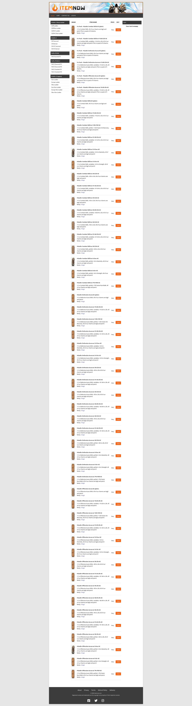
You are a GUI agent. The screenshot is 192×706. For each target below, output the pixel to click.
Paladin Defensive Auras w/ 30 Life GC (89, 367)
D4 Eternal (54, 44)
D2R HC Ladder (56, 31)
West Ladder (55, 85)
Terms (93, 690)
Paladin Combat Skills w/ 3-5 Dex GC (88, 149)
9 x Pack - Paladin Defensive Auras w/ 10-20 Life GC (93, 62)
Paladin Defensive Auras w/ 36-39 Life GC (90, 404)
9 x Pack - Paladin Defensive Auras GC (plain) (91, 51)
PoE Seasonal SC (56, 56)
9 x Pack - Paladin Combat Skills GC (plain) (90, 26)
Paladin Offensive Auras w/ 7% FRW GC (89, 670)
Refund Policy (102, 690)
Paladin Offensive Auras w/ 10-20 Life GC (89, 501)
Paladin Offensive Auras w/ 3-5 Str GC (89, 549)
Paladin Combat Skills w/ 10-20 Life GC (89, 113)
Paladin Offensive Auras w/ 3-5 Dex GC (89, 537)
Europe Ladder (56, 82)
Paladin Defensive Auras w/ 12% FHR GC (89, 319)
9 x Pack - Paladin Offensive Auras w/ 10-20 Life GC (93, 87)
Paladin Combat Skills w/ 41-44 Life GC (89, 234)
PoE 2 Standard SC (57, 69)
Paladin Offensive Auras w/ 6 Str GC (88, 658)
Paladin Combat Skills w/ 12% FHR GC (88, 125)
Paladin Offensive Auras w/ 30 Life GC (89, 561)
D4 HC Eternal (55, 49)
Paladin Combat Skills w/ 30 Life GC (88, 173)
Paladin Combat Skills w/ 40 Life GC (88, 222)
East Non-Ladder (56, 87)
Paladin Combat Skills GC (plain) (87, 101)
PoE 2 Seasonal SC (57, 64)
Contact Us (65, 15)
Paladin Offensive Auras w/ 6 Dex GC (88, 646)
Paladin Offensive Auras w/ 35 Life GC (89, 586)
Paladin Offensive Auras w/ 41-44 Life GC (89, 622)
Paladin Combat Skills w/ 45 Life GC (88, 246)
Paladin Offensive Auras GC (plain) (88, 489)
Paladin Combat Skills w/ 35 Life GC (88, 198)
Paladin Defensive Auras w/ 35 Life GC (89, 392)
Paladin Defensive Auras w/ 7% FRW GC (89, 477)
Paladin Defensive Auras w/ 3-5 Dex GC (89, 343)
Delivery (112, 690)
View (118, 30)
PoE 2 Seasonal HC (57, 67)
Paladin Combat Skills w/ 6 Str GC (87, 270)
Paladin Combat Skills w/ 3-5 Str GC (88, 161)
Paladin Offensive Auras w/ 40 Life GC (89, 610)
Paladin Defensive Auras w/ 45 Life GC (89, 440)
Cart (58, 15)
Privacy (86, 690)
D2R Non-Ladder (56, 28)
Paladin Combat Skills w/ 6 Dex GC (88, 258)
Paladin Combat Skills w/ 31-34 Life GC (89, 186)
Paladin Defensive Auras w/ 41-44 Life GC (90, 428)
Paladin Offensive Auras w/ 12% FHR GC (89, 513)
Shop (52, 15)
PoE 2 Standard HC (57, 72)
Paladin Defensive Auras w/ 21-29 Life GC (90, 331)
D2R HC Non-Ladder (57, 33)
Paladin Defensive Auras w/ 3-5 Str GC (89, 355)
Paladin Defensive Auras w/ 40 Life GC (89, 416)
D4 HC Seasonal (56, 46)
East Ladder (55, 79)
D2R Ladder (55, 26)
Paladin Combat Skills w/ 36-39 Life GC (89, 210)
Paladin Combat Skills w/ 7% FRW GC (88, 283)
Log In (73, 15)
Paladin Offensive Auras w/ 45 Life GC (89, 634)
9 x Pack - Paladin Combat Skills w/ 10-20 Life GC (92, 38)
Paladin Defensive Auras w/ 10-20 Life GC (90, 307)
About (80, 690)
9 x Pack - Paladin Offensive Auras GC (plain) (91, 76)
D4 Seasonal (55, 41)
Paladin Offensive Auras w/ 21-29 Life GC (89, 525)
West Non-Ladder (56, 92)
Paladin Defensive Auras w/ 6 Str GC (88, 464)
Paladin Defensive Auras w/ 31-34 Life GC (90, 380)
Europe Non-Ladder (57, 90)
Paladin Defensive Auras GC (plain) (88, 295)
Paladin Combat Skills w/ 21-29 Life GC (89, 137)
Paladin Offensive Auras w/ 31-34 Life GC (89, 573)
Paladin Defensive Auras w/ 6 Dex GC (88, 452)
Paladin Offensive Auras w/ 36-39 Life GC (89, 598)
